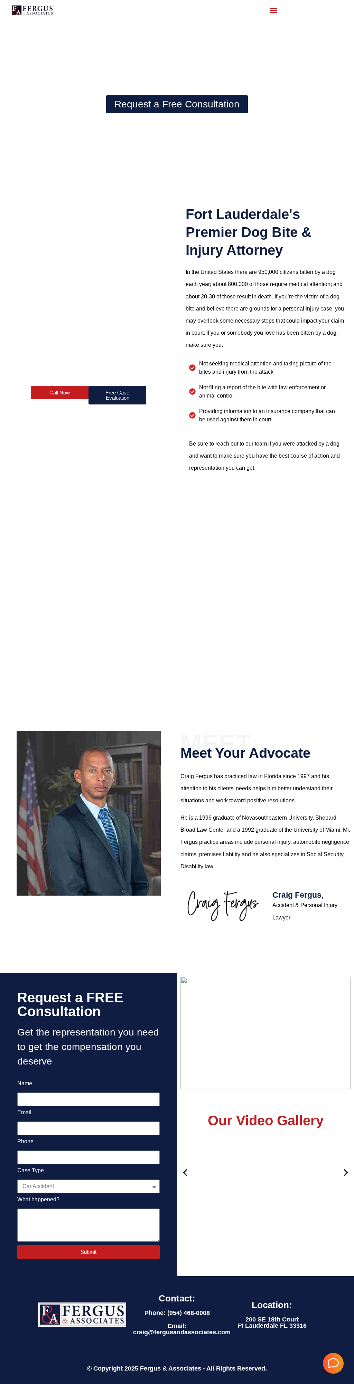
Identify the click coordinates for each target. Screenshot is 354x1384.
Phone (25, 1141)
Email (24, 1112)
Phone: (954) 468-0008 (177, 1312)
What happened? (38, 1199)
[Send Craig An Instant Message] (333, 1363)
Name (24, 1083)
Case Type (30, 1170)
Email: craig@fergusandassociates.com (182, 1329)
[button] (273, 10)
